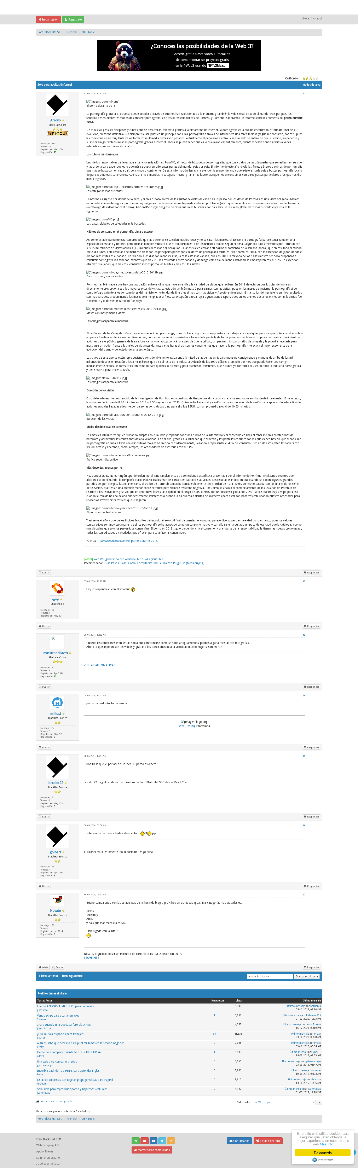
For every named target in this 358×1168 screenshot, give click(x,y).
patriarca (42, 1010)
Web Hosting (187, 726)
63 (214, 1033)
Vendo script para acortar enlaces (58, 1015)
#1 (304, 93)
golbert (55, 852)
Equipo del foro (269, 1141)
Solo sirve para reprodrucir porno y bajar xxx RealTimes (72, 1089)
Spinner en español (48, 1157)
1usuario (42, 1019)
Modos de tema (312, 84)
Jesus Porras (44, 1028)
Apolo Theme (44, 1151)
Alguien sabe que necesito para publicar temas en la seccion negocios (80, 1043)
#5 (304, 756)
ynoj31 (317, 1052)
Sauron (41, 1037)
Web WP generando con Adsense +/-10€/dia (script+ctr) (124, 559)
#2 (304, 581)
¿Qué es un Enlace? (48, 1163)
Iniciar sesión (49, 19)
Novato (55, 911)
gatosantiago (45, 1065)
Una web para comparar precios (57, 1061)
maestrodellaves (55, 653)
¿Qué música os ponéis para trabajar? (60, 1034)
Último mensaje (296, 1006)
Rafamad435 (313, 1015)
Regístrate (75, 19)
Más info (326, 1143)
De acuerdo (323, 1152)
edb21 (40, 1056)
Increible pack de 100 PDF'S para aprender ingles (68, 1070)
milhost (55, 714)
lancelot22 (55, 783)
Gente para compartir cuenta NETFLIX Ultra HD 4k (69, 1052)
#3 (304, 635)
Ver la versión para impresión (57, 1101)
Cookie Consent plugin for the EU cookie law (322, 1159)
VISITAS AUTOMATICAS (99, 665)
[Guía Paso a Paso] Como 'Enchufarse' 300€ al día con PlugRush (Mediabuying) (154, 563)
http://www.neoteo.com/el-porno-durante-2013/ (127, 540)
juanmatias (43, 1092)
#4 (304, 695)
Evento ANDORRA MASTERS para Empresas (65, 1006)
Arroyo (55, 120)
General (72, 32)
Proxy (317, 1033)
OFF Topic (88, 32)
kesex (40, 1074)
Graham (42, 1083)
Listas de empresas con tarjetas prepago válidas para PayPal (75, 1079)
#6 (304, 825)
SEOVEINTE (91, 957)
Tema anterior (49, 975)
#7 (304, 894)
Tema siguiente (71, 975)
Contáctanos (240, 1141)
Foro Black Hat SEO (50, 32)
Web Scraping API (47, 1145)
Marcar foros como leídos (153, 1150)
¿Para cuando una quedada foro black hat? (64, 1024)
